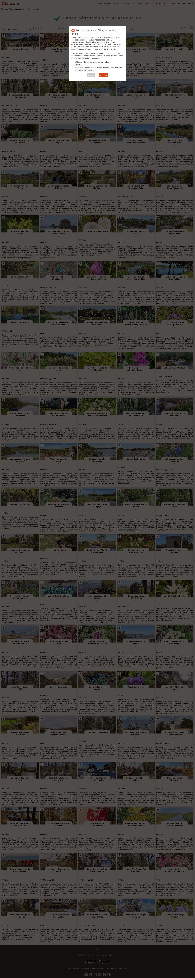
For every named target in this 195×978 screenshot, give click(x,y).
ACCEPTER (103, 75)
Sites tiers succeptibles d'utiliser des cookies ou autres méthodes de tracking (98, 68)
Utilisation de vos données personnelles (92, 62)
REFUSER (91, 75)
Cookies (78, 65)
